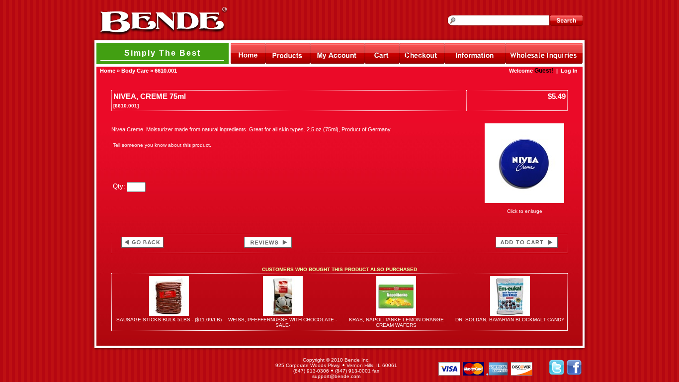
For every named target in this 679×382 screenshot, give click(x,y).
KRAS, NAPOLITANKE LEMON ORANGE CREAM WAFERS (396, 322)
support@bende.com (336, 376)
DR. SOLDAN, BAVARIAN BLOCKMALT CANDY (510, 319)
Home (107, 71)
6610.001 (166, 71)
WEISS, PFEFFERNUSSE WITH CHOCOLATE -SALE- (282, 322)
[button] (179, 368)
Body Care (135, 71)
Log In (569, 71)
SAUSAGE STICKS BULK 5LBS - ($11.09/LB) (169, 319)
